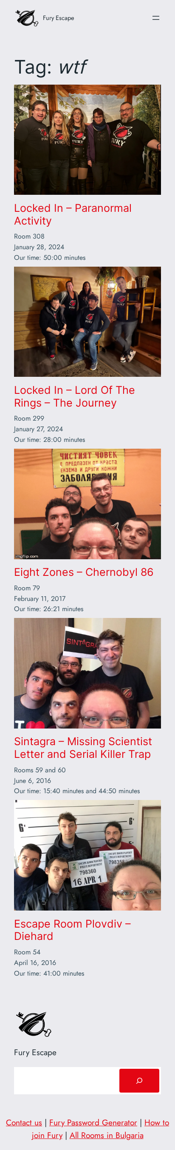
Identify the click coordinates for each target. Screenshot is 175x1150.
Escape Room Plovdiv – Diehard (72, 930)
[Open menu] (156, 18)
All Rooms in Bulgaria (107, 1135)
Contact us (24, 1122)
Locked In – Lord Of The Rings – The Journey (74, 396)
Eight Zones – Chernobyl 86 (84, 572)
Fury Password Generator (93, 1122)
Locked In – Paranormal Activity (73, 214)
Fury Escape (58, 17)
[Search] (139, 1081)
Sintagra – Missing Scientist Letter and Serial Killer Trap (83, 747)
